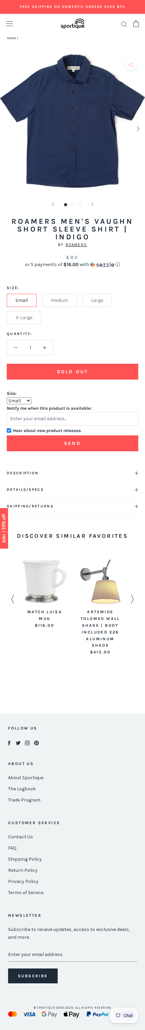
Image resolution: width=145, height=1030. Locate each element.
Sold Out (72, 372)
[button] (72, 265)
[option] (44, 594)
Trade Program (24, 800)
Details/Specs (25, 489)
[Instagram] (27, 742)
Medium (59, 300)
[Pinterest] (36, 742)
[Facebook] (9, 742)
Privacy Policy (23, 881)
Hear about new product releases (47, 430)
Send (72, 443)
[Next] (92, 204)
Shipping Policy (25, 859)
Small (22, 300)
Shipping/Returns (30, 506)
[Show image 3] (79, 204)
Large (97, 300)
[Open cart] (136, 23)
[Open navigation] (9, 23)
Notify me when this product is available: (49, 408)
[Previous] (53, 204)
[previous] (7, 128)
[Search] (124, 24)
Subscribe (33, 976)
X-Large (24, 317)
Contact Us (20, 837)
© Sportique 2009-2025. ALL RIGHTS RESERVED (73, 1007)
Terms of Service (26, 892)
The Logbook (22, 789)
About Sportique (26, 778)
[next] (137, 128)
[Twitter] (18, 742)
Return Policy (22, 870)
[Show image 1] (65, 204)
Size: (12, 393)
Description (22, 473)
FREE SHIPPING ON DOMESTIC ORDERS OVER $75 (72, 7)
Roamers (76, 245)
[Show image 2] (72, 204)
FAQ (12, 848)
